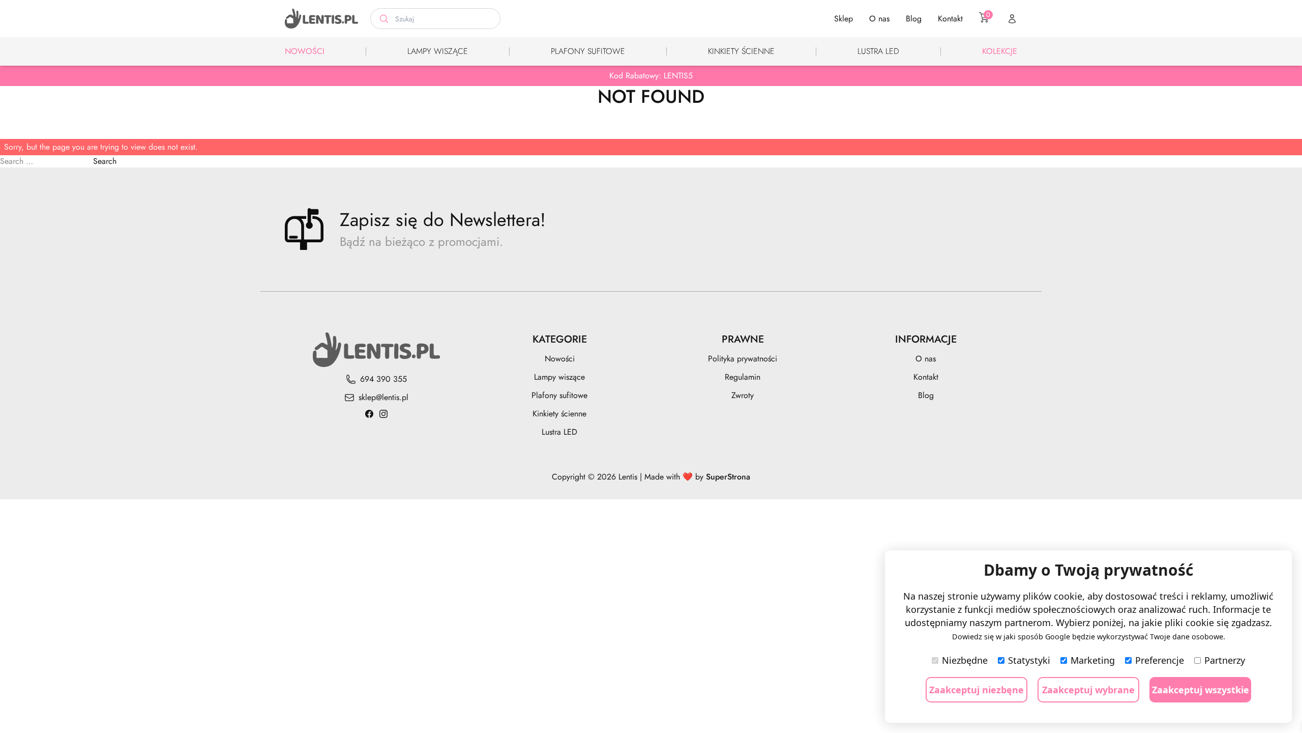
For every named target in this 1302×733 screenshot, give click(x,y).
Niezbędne (965, 660)
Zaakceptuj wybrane (1088, 690)
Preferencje (1159, 660)
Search (104, 161)
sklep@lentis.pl (383, 397)
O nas (879, 18)
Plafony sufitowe (588, 51)
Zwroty (742, 395)
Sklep (843, 18)
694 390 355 (383, 379)
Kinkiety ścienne (741, 51)
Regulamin (742, 377)
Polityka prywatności (742, 358)
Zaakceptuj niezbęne (976, 690)
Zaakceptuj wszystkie (1200, 690)
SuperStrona (728, 477)
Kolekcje (999, 51)
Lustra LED (878, 51)
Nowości (304, 51)
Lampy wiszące (437, 51)
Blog (914, 18)
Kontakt (950, 18)
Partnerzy (1224, 660)
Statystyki (1029, 660)
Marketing (1093, 660)
